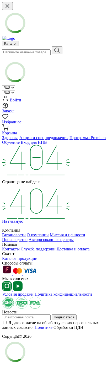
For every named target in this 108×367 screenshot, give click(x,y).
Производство (15, 239)
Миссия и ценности (67, 235)
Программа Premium (87, 137)
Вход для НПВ (34, 142)
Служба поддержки (38, 249)
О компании (38, 235)
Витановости (14, 235)
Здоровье (10, 137)
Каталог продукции (19, 258)
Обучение (11, 142)
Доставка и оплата (73, 249)
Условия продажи (18, 294)
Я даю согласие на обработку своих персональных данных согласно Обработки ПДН (50, 325)
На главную (12, 221)
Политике (43, 327)
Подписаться (64, 317)
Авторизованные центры (51, 239)
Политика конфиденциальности (63, 294)
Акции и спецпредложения (43, 137)
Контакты (11, 249)
